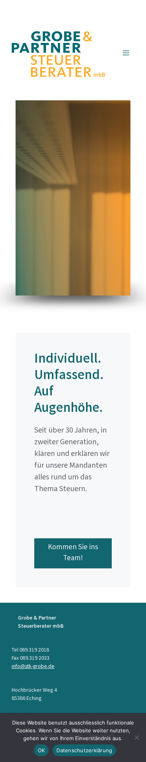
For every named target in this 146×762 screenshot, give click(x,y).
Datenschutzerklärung (84, 750)
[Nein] (136, 737)
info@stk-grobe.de (33, 667)
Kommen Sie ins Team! (73, 553)
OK (41, 750)
